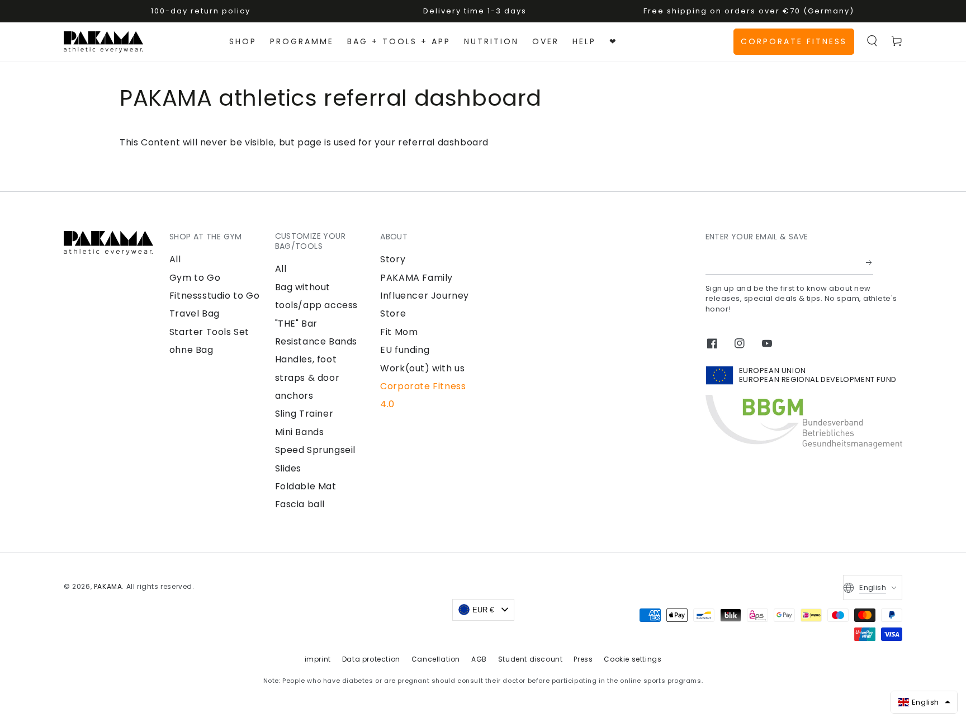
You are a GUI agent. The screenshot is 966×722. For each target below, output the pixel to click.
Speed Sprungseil (315, 449)
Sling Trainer (304, 413)
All (175, 259)
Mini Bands (299, 432)
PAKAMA (108, 586)
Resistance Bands (316, 341)
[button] (872, 41)
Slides (288, 468)
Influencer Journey (424, 295)
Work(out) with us (422, 368)
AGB (479, 659)
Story (392, 259)
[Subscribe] (869, 262)
